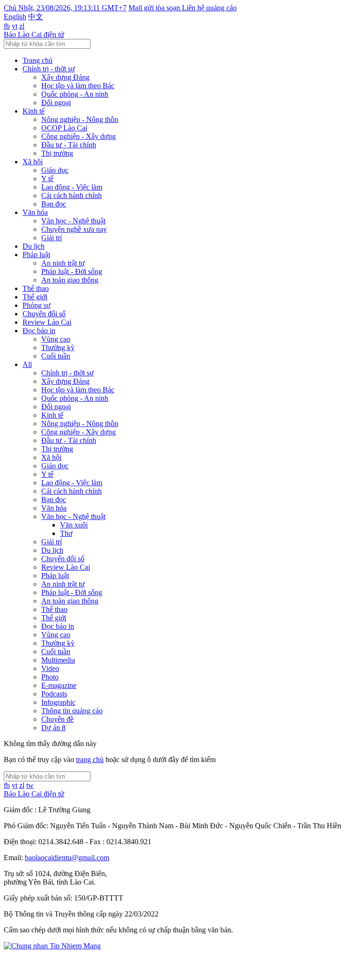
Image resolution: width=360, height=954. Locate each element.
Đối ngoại (56, 103)
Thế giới (34, 297)
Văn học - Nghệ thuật (73, 221)
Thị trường (57, 153)
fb (7, 26)
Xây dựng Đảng (65, 77)
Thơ (66, 533)
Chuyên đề (57, 719)
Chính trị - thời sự (48, 69)
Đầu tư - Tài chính (68, 145)
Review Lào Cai (46, 322)
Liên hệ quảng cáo (209, 8)
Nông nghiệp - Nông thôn (79, 119)
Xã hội (32, 162)
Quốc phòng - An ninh (74, 94)
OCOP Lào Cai (64, 128)
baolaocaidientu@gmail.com (67, 858)
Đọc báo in (38, 331)
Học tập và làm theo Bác (77, 86)
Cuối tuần (55, 356)
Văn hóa (35, 212)
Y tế (47, 179)
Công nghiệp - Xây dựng (78, 136)
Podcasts (54, 694)
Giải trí (51, 238)
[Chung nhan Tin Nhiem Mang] (52, 946)
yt (14, 26)
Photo (50, 677)
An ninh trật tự (63, 263)
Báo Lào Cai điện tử (34, 34)
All (27, 364)
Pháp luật (36, 255)
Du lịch (33, 246)
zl (21, 26)
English (15, 17)
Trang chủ (37, 60)
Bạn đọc (53, 204)
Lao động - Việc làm (71, 187)
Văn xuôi (74, 525)
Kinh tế (33, 111)
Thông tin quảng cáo (72, 711)
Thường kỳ (58, 347)
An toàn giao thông (69, 280)
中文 (35, 17)
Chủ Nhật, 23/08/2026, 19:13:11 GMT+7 (65, 8)
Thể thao (35, 288)
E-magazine (58, 685)
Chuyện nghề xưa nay (74, 229)
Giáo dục (54, 170)
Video (50, 668)
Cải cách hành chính (71, 195)
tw (30, 785)
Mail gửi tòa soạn (155, 8)
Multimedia (58, 660)
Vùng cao (55, 339)
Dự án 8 (53, 728)
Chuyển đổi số (44, 314)
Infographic (58, 702)
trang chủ (90, 759)
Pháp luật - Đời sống (71, 271)
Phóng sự (36, 305)
